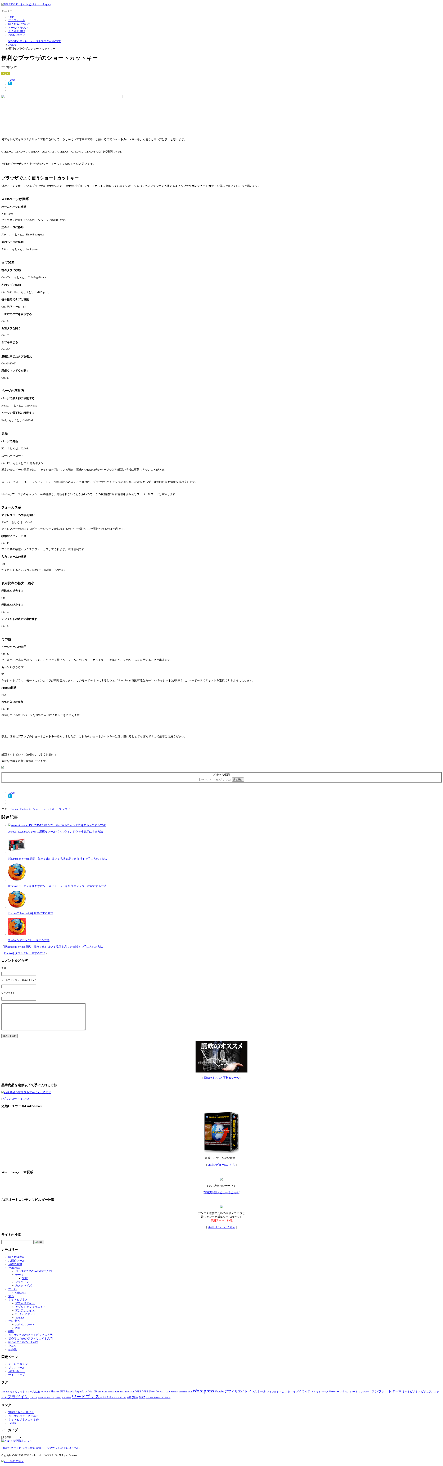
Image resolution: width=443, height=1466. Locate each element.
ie (30, 809)
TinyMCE (130, 1391)
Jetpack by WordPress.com (91, 1391)
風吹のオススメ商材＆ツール (221, 1077)
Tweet (11, 79)
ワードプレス (86, 1396)
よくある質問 (16, 31)
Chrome (14, 809)
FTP (62, 1391)
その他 (12, 1349)
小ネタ (5, 73)
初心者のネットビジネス (23, 1415)
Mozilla (111, 1392)
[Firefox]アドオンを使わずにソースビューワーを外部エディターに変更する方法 (57, 885)
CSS (47, 1391)
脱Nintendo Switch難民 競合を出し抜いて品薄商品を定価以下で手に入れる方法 (57, 858)
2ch (3, 1391)
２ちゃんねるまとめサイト (158, 1397)
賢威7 (142, 1397)
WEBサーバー (151, 1391)
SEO (11, 1296)
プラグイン (22, 1281)
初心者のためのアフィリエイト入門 (30, 1338)
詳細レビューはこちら (221, 1164)
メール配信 (66, 1397)
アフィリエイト (25, 1303)
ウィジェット (274, 1391)
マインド (33, 1397)
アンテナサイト (25, 1310)
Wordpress (203, 1390)
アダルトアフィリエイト (30, 1306)
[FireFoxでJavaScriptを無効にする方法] (17, 907)
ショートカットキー (45, 809)
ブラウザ (64, 809)
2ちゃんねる (33, 1391)
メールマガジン (18, 27)
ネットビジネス (18, 1299)
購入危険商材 (16, 1256)
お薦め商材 (15, 1264)
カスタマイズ (23, 1285)
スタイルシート (25, 1324)
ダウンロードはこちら (17, 1098)
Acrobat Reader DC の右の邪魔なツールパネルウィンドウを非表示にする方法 (55, 831)
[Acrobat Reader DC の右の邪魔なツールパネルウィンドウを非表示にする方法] (57, 825)
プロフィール (16, 20)
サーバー (334, 1391)
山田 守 (122, 1397)
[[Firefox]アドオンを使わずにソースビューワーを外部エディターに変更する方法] (17, 879)
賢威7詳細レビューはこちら (221, 1192)
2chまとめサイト (25, 1314)
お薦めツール (16, 1260)
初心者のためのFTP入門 (23, 1342)
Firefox (24, 809)
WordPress (14, 1267)
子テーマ (113, 1397)
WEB (138, 1391)
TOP (11, 17)
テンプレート (381, 1391)
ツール (12, 1289)
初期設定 (104, 1397)
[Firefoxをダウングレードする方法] (17, 934)
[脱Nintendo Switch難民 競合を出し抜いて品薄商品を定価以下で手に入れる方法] (17, 852)
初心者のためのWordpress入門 (33, 1271)
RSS (117, 1391)
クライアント (307, 1391)
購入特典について (19, 24)
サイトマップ (16, 1374)
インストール (257, 1391)
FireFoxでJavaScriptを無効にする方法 (30, 913)
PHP (17, 1327)
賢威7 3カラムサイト (21, 1412)
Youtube (19, 1317)
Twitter (12, 1423)
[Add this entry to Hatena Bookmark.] (10, 84)
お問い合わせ (16, 34)
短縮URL (20, 1292)
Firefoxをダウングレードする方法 (28, 940)
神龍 (11, 1331)
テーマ (19, 1274)
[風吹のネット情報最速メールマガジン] (2, 767)
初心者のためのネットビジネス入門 (30, 1334)
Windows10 (165, 1392)
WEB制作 (14, 1320)
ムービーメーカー (46, 1397)
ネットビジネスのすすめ (23, 1419)
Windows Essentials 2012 (181, 1392)
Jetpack (70, 1391)
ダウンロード (365, 1392)
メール (58, 1397)
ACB (43, 1392)
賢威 (25, 1278)
